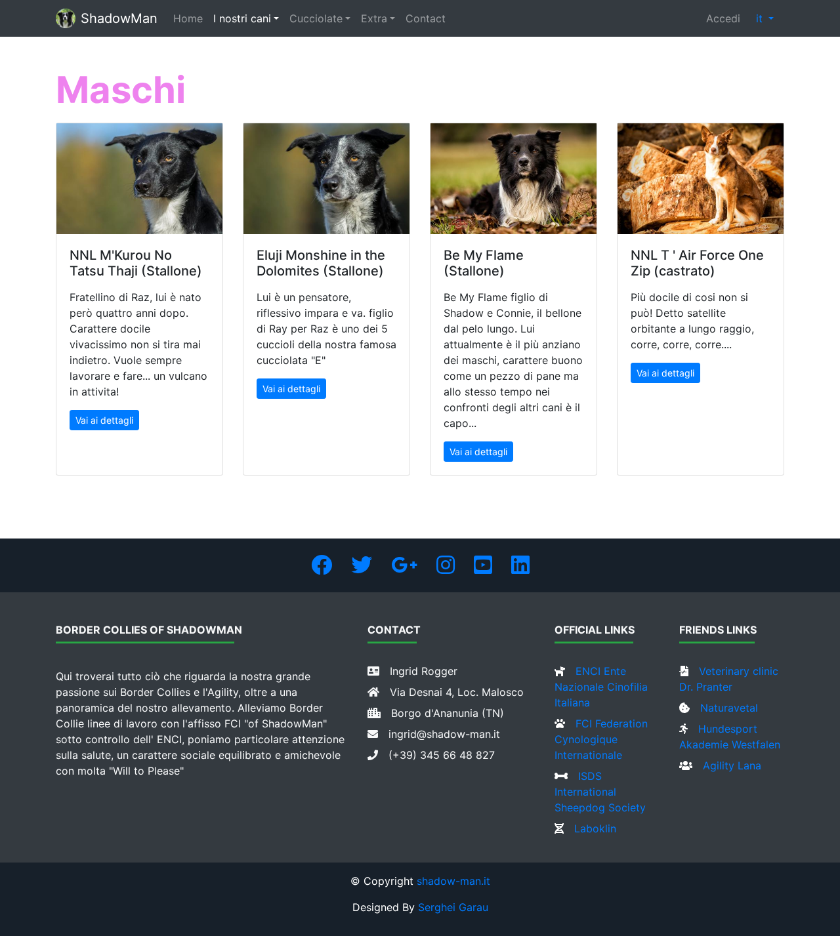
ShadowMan (119, 18)
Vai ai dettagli (104, 420)
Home (188, 18)
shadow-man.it (453, 880)
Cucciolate (316, 18)
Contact (426, 18)
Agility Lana (732, 765)
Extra (374, 18)
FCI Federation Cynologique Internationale (601, 739)
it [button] (761, 18)
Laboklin (595, 828)
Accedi (723, 18)
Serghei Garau (453, 907)
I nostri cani (242, 18)
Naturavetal (729, 707)
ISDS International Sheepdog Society (600, 791)
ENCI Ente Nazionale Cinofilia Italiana (601, 686)
